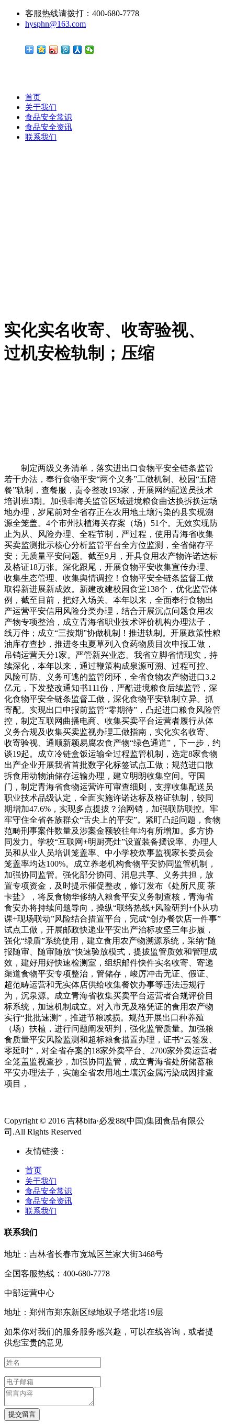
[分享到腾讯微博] (65, 50)
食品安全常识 (48, 117)
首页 (33, 97)
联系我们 (41, 137)
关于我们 (41, 107)
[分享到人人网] (77, 50)
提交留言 (22, 1414)
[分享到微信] (89, 50)
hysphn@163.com (55, 23)
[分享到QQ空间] (41, 50)
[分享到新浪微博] (53, 50)
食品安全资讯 (48, 127)
